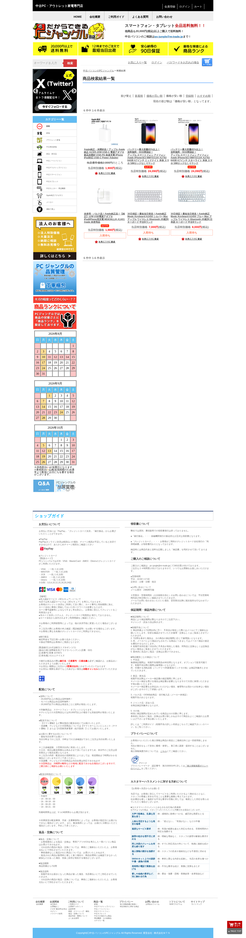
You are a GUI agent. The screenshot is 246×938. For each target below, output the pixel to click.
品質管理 (71, 909)
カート (198, 6)
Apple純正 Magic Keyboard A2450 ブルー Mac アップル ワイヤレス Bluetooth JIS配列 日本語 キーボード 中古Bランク (191, 217)
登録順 (190, 95)
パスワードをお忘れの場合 (183, 62)
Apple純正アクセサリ (54, 195)
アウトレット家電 (53, 140)
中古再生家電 (51, 147)
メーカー (49, 202)
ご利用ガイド (73, 904)
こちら (163, 751)
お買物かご (54, 906)
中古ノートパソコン (54, 161)
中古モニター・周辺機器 (55, 188)
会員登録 (170, 6)
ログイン (184, 6)
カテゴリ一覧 (99, 920)
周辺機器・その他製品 (102, 918)
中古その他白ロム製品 (102, 916)
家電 (48, 133)
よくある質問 (73, 918)
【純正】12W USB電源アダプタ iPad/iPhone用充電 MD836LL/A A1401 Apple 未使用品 (104, 217)
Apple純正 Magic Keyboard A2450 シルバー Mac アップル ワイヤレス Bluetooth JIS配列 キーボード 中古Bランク (148, 217)
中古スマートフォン (54, 175)
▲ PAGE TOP (234, 931)
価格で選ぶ (50, 209)
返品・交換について (76, 914)
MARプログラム (176, 904)
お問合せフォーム (153, 904)
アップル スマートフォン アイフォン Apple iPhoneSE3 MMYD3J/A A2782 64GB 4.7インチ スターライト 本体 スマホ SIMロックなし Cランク (191, 156)
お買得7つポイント (75, 906)
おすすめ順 (204, 95)
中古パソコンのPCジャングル (98, 70)
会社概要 (39, 904)
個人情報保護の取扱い (128, 904)
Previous (35, 91)
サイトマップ (196, 904)
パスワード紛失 (56, 914)
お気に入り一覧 (137, 62)
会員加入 (53, 904)
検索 (70, 63)
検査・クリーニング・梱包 (78, 911)
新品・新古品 (51, 154)
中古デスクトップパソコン (56, 168)
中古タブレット (52, 181)
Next (74, 91)
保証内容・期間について (77, 916)
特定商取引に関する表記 (129, 906)
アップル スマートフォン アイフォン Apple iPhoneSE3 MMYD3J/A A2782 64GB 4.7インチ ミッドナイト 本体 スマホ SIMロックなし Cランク (148, 156)
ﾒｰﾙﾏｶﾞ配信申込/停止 (58, 909)
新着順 (139, 95)
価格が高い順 (154, 95)
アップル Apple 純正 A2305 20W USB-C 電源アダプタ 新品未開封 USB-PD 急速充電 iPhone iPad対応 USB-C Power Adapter (104, 153)
